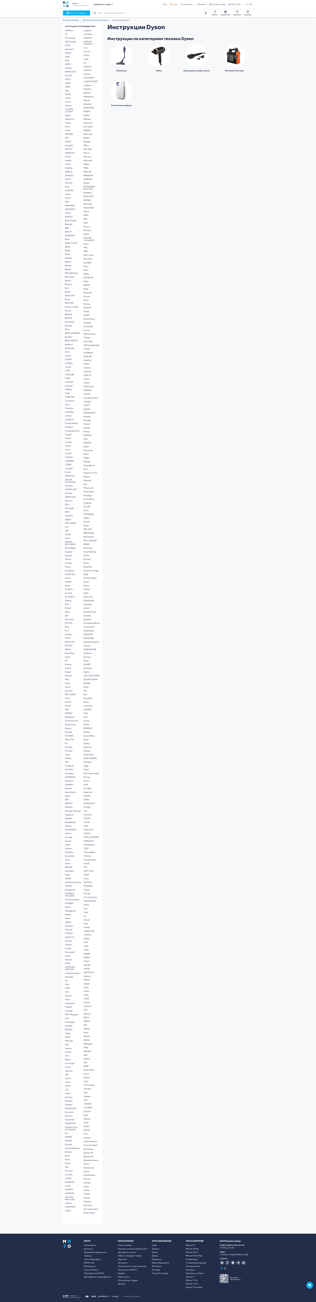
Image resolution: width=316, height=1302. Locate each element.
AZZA (67, 213)
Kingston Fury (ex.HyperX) (71, 1128)
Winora (87, 1058)
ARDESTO (70, 153)
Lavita (67, 1185)
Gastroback (70, 792)
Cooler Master (71, 423)
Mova (86, 211)
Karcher (68, 1097)
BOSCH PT (70, 295)
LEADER (69, 1189)
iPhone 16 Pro (192, 1252)
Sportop (87, 747)
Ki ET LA (68, 1116)
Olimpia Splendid (91, 345)
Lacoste (68, 1174)
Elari (67, 615)
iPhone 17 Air (192, 1280)
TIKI (85, 867)
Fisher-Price (70, 724)
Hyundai (68, 1010)
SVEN (86, 799)
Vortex (87, 1002)
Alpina (68, 115)
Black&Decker (71, 273)
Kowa (67, 1159)
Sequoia (87, 653)
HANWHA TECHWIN (69, 894)
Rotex (86, 563)
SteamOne (89, 754)
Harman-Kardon (72, 899)
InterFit (68, 1052)
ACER (67, 45)
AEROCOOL (71, 71)
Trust (86, 912)
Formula (68, 750)
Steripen (88, 762)
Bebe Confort (71, 243)
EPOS (67, 638)
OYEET (87, 405)
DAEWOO (70, 476)
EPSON (68, 645)
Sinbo (86, 687)
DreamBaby (70, 548)
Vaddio (87, 953)
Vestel (86, 983)
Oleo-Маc (88, 341)
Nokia (86, 311)
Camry (68, 355)
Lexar (86, 59)
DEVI (67, 512)
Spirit (86, 739)
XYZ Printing (89, 1085)
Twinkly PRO (89, 931)
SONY (86, 724)
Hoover (68, 959)
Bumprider (70, 348)
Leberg (68, 1203)
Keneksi (68, 1104)
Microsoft (88, 160)
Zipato (86, 1126)
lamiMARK (70, 1182)
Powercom (89, 488)
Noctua (87, 304)
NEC (86, 247)
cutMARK (69, 461)
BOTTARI (69, 303)
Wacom (87, 1013)
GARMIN (69, 784)
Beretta (68, 258)
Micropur (88, 156)
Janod (68, 1067)
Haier (67, 874)
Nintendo (88, 292)
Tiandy (87, 863)
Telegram (238, 1262)
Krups (67, 1163)
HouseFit (69, 977)
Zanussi (87, 1111)
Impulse (68, 1025)
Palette (87, 409)
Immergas (69, 1022)
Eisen (67, 612)
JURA (67, 1086)
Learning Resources (70, 1198)
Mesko (87, 138)
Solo (86, 717)
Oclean (87, 337)
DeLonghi (69, 508)
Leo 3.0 (87, 51)
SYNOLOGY (89, 803)
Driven (68, 559)
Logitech (88, 85)
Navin (86, 244)
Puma (86, 510)
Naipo (86, 234)
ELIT (67, 630)
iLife (67, 1018)
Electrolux (69, 619)
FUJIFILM (69, 766)
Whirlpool (88, 1043)
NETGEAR (88, 277)
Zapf (86, 1115)
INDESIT (69, 1029)
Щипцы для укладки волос (196, 70)
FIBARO (68, 713)
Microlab (87, 149)
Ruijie (86, 574)
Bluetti (68, 280)
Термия (87, 1201)
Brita (67, 329)
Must (86, 222)
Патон (87, 1171)
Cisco (67, 404)
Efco (67, 604)
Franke (68, 758)
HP (66, 980)
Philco (86, 454)
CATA (67, 370)
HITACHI (69, 933)
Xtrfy (86, 1081)
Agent (68, 83)
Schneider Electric (92, 623)
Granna (68, 848)
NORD (87, 315)
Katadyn (69, 1101)
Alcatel (68, 105)
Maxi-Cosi (88, 123)
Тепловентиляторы (234, 70)
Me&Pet (87, 130)
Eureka (68, 664)
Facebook (227, 1262)
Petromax (88, 450)
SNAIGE (87, 709)
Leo (85, 47)
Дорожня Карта (91, 1160)
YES (85, 1100)
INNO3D (69, 1041)
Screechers (89, 627)
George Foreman (73, 811)
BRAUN (68, 314)
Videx (86, 987)
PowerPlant (89, 491)
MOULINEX (89, 207)
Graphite (69, 852)
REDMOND (89, 533)
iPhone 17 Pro (192, 1283)
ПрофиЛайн (89, 1175)
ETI (66, 660)
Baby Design (71, 220)
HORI (67, 963)
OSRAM (87, 390)
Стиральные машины (196, 1262)
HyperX (68, 1007)
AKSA (68, 98)
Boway (68, 310)
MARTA (87, 111)
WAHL (86, 1017)
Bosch (68, 292)
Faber (67, 683)
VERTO (87, 980)
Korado (68, 1152)
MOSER (87, 200)
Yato (86, 1092)
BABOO (69, 216)
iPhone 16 (190, 1245)
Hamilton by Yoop (73, 882)
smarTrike (88, 706)
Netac (86, 274)
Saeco (87, 585)
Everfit (68, 668)
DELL (67, 504)
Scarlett (87, 619)
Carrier (68, 367)
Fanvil (67, 687)
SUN (86, 784)
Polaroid (87, 480)
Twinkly (87, 927)
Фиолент (88, 1205)
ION (67, 1055)
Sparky (87, 732)
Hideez (68, 922)
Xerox (86, 1074)
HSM (67, 988)
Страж (87, 1194)
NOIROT (87, 307)
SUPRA (87, 796)
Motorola (88, 204)
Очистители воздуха (121, 105)
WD (85, 1025)
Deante (68, 493)
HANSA (68, 886)
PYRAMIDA (89, 514)
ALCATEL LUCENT (69, 110)
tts (85, 916)
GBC (67, 799)
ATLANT (69, 183)
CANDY (68, 359)
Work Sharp (89, 1070)
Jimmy (68, 1078)
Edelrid (68, 600)
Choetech (69, 401)
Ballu (67, 228)
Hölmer (68, 944)
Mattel (86, 115)
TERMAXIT (89, 841)
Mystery (87, 230)
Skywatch (88, 698)
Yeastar (87, 1096)
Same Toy (88, 597)
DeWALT (69, 515)
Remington (89, 536)
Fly (66, 743)
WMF (86, 1066)
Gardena (69, 781)
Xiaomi (87, 1077)
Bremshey (70, 322)
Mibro (86, 145)
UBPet (86, 938)
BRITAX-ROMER (72, 333)
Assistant (69, 175)
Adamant (69, 49)
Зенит (86, 1164)
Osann (87, 382)
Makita (87, 100)
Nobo (86, 300)
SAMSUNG (89, 600)
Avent (67, 198)
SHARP (87, 664)
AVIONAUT (70, 209)
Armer (68, 164)
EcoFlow (69, 589)
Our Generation (91, 398)
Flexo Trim (69, 739)
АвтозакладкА (91, 1145)
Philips (86, 458)
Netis (86, 281)
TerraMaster (89, 844)
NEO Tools (88, 255)
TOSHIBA (88, 886)
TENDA (87, 833)
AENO (68, 64)
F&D (67, 679)
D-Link (68, 472)
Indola (67, 1033)
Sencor (87, 645)
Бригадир (88, 1149)
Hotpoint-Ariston (72, 973)
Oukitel (87, 394)
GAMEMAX (70, 777)
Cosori (68, 438)
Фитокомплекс (91, 1209)
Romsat (87, 559)
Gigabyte (69, 814)
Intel (67, 1044)
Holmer (68, 941)
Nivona (87, 296)
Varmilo (87, 965)
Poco (86, 469)
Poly (85, 484)
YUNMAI (87, 1104)
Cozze (68, 446)
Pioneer (87, 461)
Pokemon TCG (90, 473)
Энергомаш (89, 1212)
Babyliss (68, 224)
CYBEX (68, 464)
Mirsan (87, 183)
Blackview (69, 277)
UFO (86, 942)
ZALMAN (88, 1107)
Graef (67, 844)
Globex (68, 826)
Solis (86, 713)
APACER (69, 134)
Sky (85, 694)
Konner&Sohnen (72, 1148)
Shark (86, 660)
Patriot (87, 431)
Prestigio (88, 495)
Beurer (68, 261)
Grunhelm (69, 871)
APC (67, 138)
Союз (86, 1186)
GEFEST (69, 803)
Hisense (68, 929)
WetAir (87, 1036)
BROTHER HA (71, 340)
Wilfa (86, 1047)
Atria (67, 186)
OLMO (87, 349)
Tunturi (87, 920)
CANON (69, 363)
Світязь (87, 1182)
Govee (68, 841)
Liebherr (87, 66)
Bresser (68, 325)
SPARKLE (88, 728)
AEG (67, 60)
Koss (67, 1155)
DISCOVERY (70, 523)
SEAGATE (88, 634)
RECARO (88, 529)
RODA (86, 555)
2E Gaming (70, 38)
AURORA (69, 190)
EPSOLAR (69, 642)
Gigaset (68, 818)
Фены (159, 70)
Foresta (68, 747)
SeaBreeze (89, 630)
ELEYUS (69, 623)
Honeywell (70, 952)
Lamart (68, 1178)
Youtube (222, 1262)
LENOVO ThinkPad (88, 42)
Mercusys (88, 134)
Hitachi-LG (69, 937)
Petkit (86, 446)
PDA (86, 439)
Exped (68, 672)
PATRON (87, 435)
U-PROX (87, 934)
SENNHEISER (90, 649)
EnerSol (68, 634)
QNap (86, 518)
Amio (67, 126)
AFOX (68, 79)
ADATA (68, 53)
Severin (87, 657)
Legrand (87, 30)
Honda (68, 948)
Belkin (67, 250)
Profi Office (89, 499)
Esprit (67, 657)
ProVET (87, 506)
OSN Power (89, 386)
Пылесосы (121, 70)
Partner (87, 428)
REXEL (87, 544)
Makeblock (89, 96)
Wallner (87, 1021)
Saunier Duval (90, 612)
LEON (86, 55)
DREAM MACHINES (70, 543)
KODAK (68, 1140)
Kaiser (68, 1093)
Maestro (87, 89)
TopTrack (88, 882)
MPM (86, 215)
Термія (87, 1197)
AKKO (68, 94)
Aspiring (68, 168)
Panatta (87, 416)
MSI (85, 219)
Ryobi (86, 582)
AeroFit (68, 75)
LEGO (68, 1210)
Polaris (86, 476)
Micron (87, 153)
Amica (68, 123)
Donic (67, 538)
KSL (67, 1167)
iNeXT (68, 1037)
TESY (86, 848)
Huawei (68, 995)
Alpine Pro (69, 119)
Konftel (68, 1144)
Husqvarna (70, 1003)
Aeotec (68, 68)
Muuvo (87, 226)
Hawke (68, 914)
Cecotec (69, 385)
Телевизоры (192, 1259)
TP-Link (87, 893)
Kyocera (69, 1170)
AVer (67, 201)
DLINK (68, 534)
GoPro (68, 833)
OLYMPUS (88, 352)
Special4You (89, 736)
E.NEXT (68, 582)
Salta (86, 593)
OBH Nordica (90, 334)
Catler (68, 378)
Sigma (86, 672)
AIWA (67, 87)
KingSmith (69, 1119)
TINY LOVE (89, 871)
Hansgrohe (70, 890)
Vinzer (86, 991)
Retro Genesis (90, 540)
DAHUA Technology (70, 480)
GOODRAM (70, 829)
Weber (87, 1028)
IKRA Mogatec (71, 1014)
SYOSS (87, 807)
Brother (68, 337)
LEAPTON (69, 1193)
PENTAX (87, 443)
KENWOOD (70, 1108)
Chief (67, 393)
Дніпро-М (88, 1152)
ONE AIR (88, 356)
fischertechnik (71, 720)
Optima (87, 367)
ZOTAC (87, 1130)
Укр (246, 4)
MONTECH (89, 196)
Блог (165, 4)
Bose (67, 299)
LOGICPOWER (91, 81)
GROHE (68, 867)
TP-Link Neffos (90, 897)
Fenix (67, 698)
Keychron (69, 1112)
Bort (67, 288)
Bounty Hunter (71, 307)
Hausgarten (70, 911)
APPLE (68, 141)
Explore (68, 675)
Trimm (86, 904)
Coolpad (69, 427)
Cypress (69, 468)
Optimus (88, 371)
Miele (86, 168)
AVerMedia (70, 205)
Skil (85, 690)
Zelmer (87, 1119)
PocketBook (89, 465)
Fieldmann (69, 717)
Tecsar (87, 822)
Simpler (87, 683)
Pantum (87, 424)
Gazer (68, 796)
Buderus (69, 344)
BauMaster (70, 235)
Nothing (87, 322)
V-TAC (86, 950)
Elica (67, 627)
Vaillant (87, 957)
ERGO (68, 649)
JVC (67, 1089)
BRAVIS (68, 318)
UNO (86, 946)
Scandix (87, 615)
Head (67, 918)
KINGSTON (70, 1123)
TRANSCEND (90, 901)
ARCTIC (68, 149)
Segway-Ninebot (91, 642)
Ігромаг (87, 1137)
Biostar (68, 265)
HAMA (68, 878)
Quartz (87, 521)
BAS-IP (68, 231)
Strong (87, 777)
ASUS (68, 179)
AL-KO (68, 101)
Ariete (68, 156)
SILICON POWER (92, 675)
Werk (86, 1032)
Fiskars (68, 728)
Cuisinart (69, 457)
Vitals (86, 995)
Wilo (86, 1055)
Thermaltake (89, 852)
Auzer (67, 194)
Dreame (69, 552)
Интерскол (89, 1167)
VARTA (87, 968)
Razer (86, 525)
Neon (86, 266)
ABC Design (70, 41)
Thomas (87, 856)
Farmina (68, 690)
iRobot (68, 1059)
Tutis (86, 923)
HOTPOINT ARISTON (70, 968)
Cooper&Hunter (72, 431)
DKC (67, 530)
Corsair (68, 434)
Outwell (87, 401)
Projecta (87, 503)
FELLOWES (70, 694)
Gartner (68, 788)
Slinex (86, 702)
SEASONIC (89, 638)
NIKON (87, 285)
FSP (67, 762)
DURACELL (70, 574)
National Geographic (89, 239)
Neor (86, 270)
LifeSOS (87, 70)
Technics (88, 814)
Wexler (87, 1040)
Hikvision (69, 926)
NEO (86, 251)
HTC (67, 992)
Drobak (68, 563)
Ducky (68, 566)
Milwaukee (88, 175)
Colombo (69, 408)
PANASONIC (90, 413)
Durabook (69, 570)
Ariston (68, 160)
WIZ (85, 1062)
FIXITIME (69, 736)
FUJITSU (69, 769)
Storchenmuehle (91, 773)
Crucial (68, 453)
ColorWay (69, 412)
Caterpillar (69, 374)
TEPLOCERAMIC (91, 837)
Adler (67, 56)
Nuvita (86, 330)
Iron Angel (69, 1063)
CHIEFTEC (70, 397)
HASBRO (69, 903)
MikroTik (87, 171)
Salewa (87, 589)
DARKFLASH (71, 489)
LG (85, 62)
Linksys (87, 74)
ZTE (85, 1134)
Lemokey (88, 34)
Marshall (87, 104)
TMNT (86, 874)
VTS (86, 1010)
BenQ (67, 254)
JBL (67, 1074)
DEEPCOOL (70, 497)
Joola (67, 1082)
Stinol (86, 769)
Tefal (86, 826)
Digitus (68, 519)
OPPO (86, 364)
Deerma (69, 500)
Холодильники (193, 1266)
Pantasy (87, 420)
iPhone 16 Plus (192, 1249)
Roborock (88, 548)
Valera (86, 961)
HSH (67, 984)
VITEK (86, 998)
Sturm (86, 781)
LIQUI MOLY (89, 77)
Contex (68, 415)
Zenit (86, 1122)
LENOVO (88, 38)
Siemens (88, 668)
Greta (67, 863)
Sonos (86, 720)
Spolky (87, 743)
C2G (67, 352)
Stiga (86, 766)
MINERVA (88, 179)
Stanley (87, 750)
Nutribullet (88, 326)
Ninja (86, 289)
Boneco (68, 284)
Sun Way (88, 788)
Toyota (87, 890)
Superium (88, 792)
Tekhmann (88, 829)
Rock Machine (90, 552)
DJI (66, 527)
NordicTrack (89, 319)
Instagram (233, 1262)
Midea (86, 164)
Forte (67, 754)
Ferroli (68, 706)
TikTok (243, 1262)
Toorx (86, 878)
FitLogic (68, 732)
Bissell (68, 269)
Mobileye (88, 192)
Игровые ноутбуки (195, 1273)
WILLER (87, 1051)
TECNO (87, 818)
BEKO (67, 247)
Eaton (67, 585)
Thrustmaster (90, 859)
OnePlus (87, 360)
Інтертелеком (90, 1141)
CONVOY (69, 419)
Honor (68, 956)
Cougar (68, 442)
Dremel (68, 555)
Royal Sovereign (91, 570)
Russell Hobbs (90, 578)
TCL (85, 811)
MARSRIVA (89, 108)
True (86, 908)
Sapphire (88, 604)
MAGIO (87, 93)
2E (66, 34)
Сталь (86, 1190)
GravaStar (70, 856)
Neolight (87, 262)
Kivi (66, 1133)
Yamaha (87, 1088)
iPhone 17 (190, 1277)
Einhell (68, 608)
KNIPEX (68, 1137)
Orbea (87, 379)
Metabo (87, 141)
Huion (67, 999)
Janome (69, 1071)
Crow (67, 449)
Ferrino (68, 702)
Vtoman (87, 1006)
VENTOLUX (89, 972)
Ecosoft (68, 593)
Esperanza (70, 653)
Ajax (67, 90)
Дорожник (89, 1156)
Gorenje (68, 837)
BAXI (67, 239)
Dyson (68, 578)
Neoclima (88, 259)
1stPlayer (69, 30)
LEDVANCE (70, 1206)
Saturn (87, 608)
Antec (68, 130)
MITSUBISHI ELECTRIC (89, 187)
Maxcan (87, 119)
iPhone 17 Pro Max (194, 1287)
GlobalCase (70, 822)
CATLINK (69, 382)
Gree (67, 859)
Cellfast (68, 389)
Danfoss (69, 485)
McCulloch (88, 126)
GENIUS (69, 807)
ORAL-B (87, 375)
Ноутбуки (190, 1270)
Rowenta (88, 566)
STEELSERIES (90, 758)
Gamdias (69, 773)
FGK (67, 709)
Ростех (87, 1179)
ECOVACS (70, 597)
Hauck (68, 907)
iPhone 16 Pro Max (194, 1255)
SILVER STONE (91, 679)
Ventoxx (87, 976)
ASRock (68, 171)
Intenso (68, 1048)
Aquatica (69, 145)
